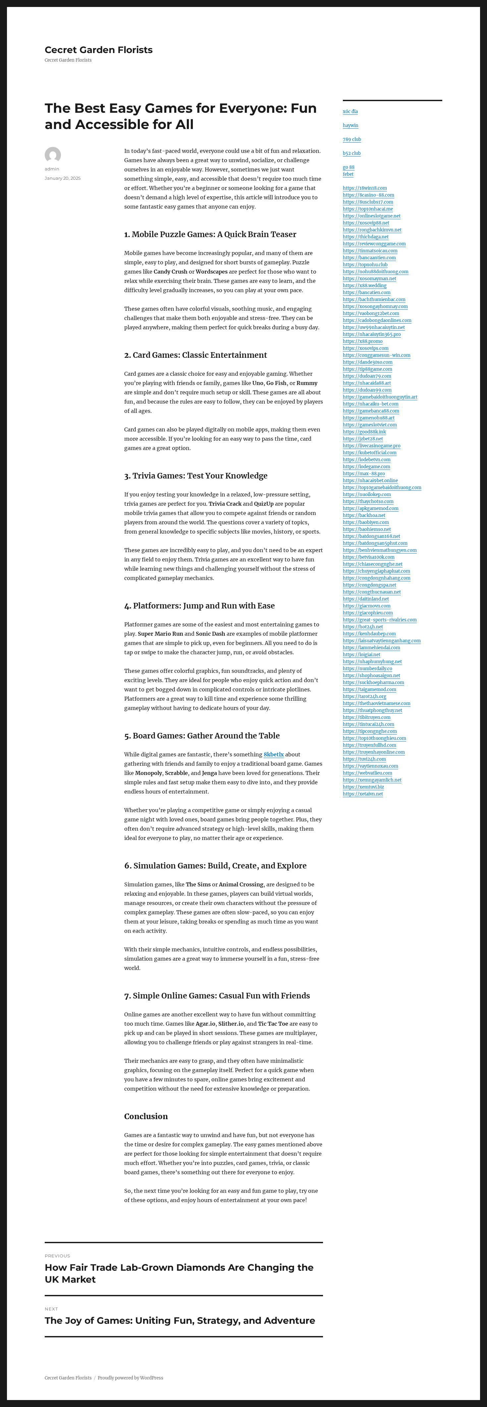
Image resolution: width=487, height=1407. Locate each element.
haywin (350, 125)
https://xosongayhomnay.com (375, 306)
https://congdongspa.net (369, 585)
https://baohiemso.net (367, 529)
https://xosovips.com (366, 348)
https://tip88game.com (367, 369)
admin (52, 168)
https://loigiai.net (361, 655)
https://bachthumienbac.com (374, 299)
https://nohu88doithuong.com (375, 272)
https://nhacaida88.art (367, 383)
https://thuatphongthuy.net (372, 710)
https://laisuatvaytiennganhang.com (382, 641)
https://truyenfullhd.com (369, 745)
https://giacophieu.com (368, 613)
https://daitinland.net (366, 599)
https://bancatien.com (367, 292)
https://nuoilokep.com (367, 494)
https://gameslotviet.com (370, 425)
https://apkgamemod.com (371, 508)
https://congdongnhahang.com (376, 578)
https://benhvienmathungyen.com (380, 550)
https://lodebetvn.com (367, 460)
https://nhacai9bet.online (370, 480)
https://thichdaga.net (366, 237)
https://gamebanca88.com (371, 411)
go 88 (348, 167)
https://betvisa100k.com (369, 557)
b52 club (352, 153)
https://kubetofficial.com (370, 453)
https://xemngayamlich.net (372, 780)
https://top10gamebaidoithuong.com (382, 487)
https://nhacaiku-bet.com (371, 404)
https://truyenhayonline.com (374, 752)
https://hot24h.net (363, 627)
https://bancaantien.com (369, 258)
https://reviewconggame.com (374, 244)
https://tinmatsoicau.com (370, 251)
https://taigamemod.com (369, 689)
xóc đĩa (350, 111)
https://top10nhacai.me (368, 209)
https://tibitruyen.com (367, 717)
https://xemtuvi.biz (363, 787)
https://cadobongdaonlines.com (377, 320)
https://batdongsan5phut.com (375, 543)
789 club (352, 139)
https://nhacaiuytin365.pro (372, 334)
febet (348, 174)
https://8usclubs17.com (368, 202)
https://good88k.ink (364, 432)
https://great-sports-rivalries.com (380, 620)
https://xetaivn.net (363, 794)
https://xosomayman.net (369, 279)
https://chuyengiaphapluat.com (376, 571)
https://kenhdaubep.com (369, 634)
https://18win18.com (365, 188)
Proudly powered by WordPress (130, 1378)
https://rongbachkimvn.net (372, 230)
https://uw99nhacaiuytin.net (374, 327)
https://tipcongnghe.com (370, 731)
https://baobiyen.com (366, 522)
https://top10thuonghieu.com (374, 738)
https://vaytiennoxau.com (370, 766)
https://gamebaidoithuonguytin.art (380, 397)
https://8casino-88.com (368, 195)
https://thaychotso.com (368, 501)
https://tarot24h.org (364, 696)
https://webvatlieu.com (367, 773)
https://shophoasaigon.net (371, 675)
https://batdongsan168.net (371, 536)
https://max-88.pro (364, 474)
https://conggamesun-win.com (376, 355)
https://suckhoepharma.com (373, 682)
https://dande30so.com (368, 362)
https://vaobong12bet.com (371, 313)
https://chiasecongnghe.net (373, 564)
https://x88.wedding (365, 285)
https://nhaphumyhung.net (372, 662)
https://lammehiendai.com (371, 648)
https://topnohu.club (365, 265)
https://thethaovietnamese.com (376, 703)
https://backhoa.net (364, 515)
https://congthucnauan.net (372, 592)
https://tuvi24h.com (364, 759)
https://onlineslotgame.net (372, 216)
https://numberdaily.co (367, 669)
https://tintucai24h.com (368, 724)
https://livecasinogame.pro (372, 446)
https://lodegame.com (366, 467)
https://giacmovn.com (367, 606)
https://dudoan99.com (367, 390)
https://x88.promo (363, 341)
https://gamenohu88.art (369, 418)
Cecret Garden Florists (99, 49)
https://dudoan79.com (367, 376)
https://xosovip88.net (366, 223)
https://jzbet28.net (363, 439)
